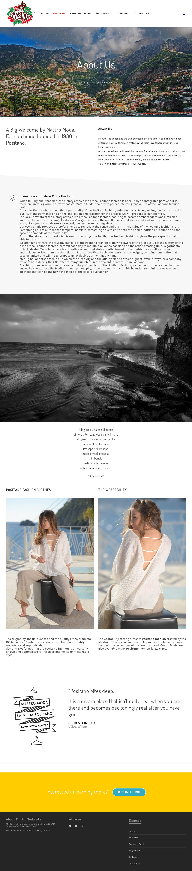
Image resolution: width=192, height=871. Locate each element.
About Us (133, 837)
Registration (135, 850)
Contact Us (134, 863)
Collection (134, 857)
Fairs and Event (136, 844)
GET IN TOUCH (129, 792)
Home (132, 831)
